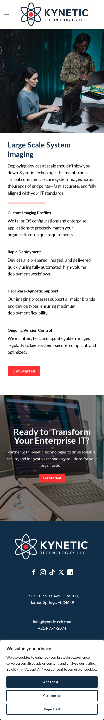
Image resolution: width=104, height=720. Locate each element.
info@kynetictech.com (52, 621)
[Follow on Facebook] (34, 572)
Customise (52, 695)
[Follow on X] (61, 572)
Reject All (52, 709)
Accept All (52, 682)
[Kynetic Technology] (54, 14)
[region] (52, 680)
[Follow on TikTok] (52, 572)
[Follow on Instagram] (43, 572)
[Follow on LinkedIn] (70, 572)
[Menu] (7, 14)
